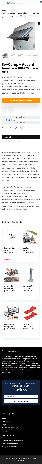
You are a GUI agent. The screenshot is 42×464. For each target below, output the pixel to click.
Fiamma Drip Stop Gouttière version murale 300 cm (10, 253)
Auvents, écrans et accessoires (15, 13)
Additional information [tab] (12, 141)
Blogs (4, 425)
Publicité (5, 431)
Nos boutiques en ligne (10, 428)
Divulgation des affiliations (12, 447)
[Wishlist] (35, 3)
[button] (39, 23)
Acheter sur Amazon (21, 100)
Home (4, 10)
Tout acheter (7, 421)
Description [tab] (8, 137)
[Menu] (2, 3)
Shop (13, 10)
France (13, 120)
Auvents (36, 13)
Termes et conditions (10, 443)
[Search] (30, 3)
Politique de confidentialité (12, 440)
